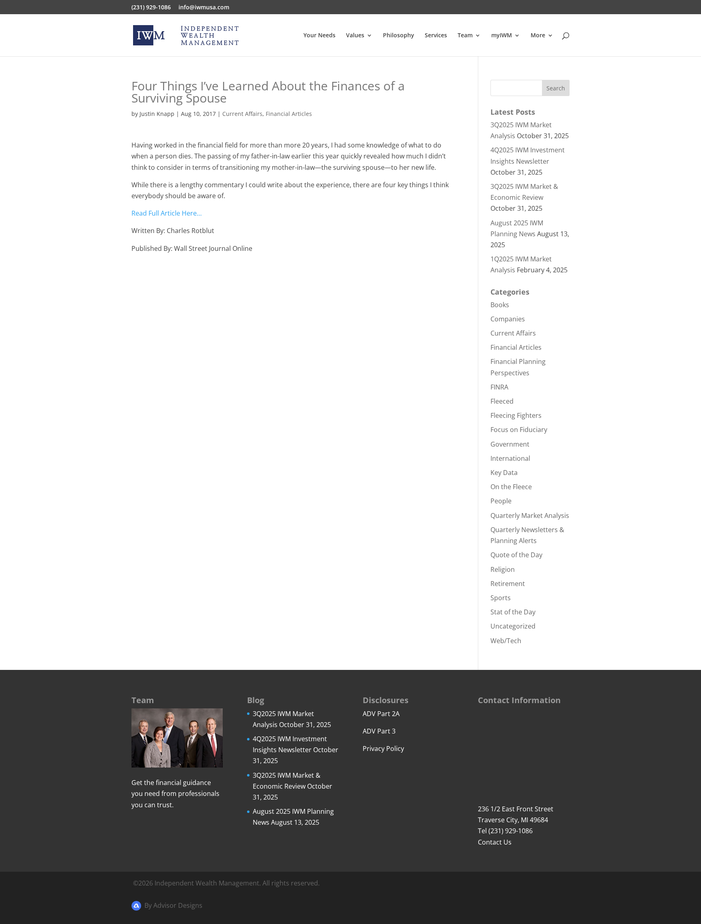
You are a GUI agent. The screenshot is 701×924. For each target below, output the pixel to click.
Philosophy (398, 35)
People (501, 500)
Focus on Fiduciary (518, 429)
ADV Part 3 (379, 731)
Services (436, 35)
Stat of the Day (512, 611)
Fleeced (502, 401)
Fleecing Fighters (516, 415)
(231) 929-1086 (151, 7)
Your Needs (319, 35)
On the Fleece (511, 486)
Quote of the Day (516, 554)
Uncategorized (512, 626)
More (538, 35)
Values (355, 35)
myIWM (501, 35)
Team (465, 35)
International (510, 458)
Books (499, 304)
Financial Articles (289, 114)
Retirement (507, 583)
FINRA (499, 387)
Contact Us (495, 842)
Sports (500, 597)
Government (509, 444)
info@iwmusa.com (203, 7)
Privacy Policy (383, 748)
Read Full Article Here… (166, 213)
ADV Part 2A (381, 713)
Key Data (504, 472)
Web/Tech (505, 640)
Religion (502, 569)
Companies (507, 318)
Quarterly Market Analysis (529, 515)
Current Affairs (242, 114)
